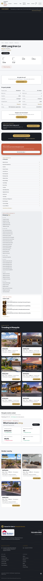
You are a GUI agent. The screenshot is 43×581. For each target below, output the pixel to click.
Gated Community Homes (7, 231)
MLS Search (3, 556)
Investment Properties (7, 257)
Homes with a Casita (6, 249)
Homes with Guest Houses (7, 240)
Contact (32, 3)
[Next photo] (19, 340)
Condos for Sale (6, 219)
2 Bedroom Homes (6, 273)
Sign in (36, 4)
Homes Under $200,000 (7, 262)
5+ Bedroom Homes (6, 278)
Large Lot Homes (6, 284)
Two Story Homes (6, 291)
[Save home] (19, 334)
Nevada (6, 42)
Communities (3, 563)
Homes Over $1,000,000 (7, 260)
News (24, 563)
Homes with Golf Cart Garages (8, 237)
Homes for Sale (4, 558)
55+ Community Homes (7, 230)
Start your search (20, 81)
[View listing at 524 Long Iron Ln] (11, 488)
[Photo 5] (12, 345)
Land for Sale (3, 561)
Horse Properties (6, 251)
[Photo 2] (8, 345)
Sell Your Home (25, 558)
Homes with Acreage (6, 282)
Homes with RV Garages (7, 246)
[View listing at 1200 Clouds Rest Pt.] (32, 364)
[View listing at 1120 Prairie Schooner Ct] (11, 389)
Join (40, 3)
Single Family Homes (6, 224)
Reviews (24, 559)
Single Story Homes (6, 289)
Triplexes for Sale (6, 226)
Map (20, 3)
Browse (10, 3)
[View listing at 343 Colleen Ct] (11, 339)
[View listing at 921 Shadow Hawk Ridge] (32, 339)
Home (2, 42)
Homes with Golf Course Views (8, 239)
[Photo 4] (10, 345)
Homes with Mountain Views (8, 242)
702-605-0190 (36, 532)
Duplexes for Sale (6, 221)
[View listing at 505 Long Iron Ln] (11, 461)
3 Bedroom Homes (6, 275)
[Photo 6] (13, 345)
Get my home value (32, 125)
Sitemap (24, 565)
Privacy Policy (25, 566)
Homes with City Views (7, 235)
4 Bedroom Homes (6, 277)
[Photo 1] (6, 345)
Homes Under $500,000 (7, 268)
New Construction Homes (7, 288)
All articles (6, 316)
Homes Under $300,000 (7, 264)
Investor (15, 3)
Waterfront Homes (6, 253)
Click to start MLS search (20, 135)
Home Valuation (4, 565)
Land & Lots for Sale (6, 222)
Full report (36, 424)
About (28, 3)
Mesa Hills (17, 42)
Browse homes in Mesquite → (37, 10)
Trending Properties (5, 559)
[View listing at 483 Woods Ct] (32, 461)
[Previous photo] (3, 340)
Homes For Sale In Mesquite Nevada (10, 578)
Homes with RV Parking (7, 247)
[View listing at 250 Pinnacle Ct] (11, 364)
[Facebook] (41, 573)
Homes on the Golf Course (8, 233)
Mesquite (11, 42)
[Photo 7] (14, 345)
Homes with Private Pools (7, 244)
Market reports (24, 4)
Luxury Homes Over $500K (8, 269)
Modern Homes (5, 286)
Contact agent (16, 354)
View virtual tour (7, 66)
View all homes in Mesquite (7, 208)
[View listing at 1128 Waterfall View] (32, 389)
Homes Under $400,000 (7, 266)
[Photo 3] (9, 345)
